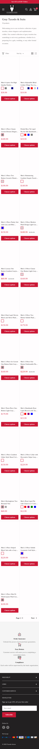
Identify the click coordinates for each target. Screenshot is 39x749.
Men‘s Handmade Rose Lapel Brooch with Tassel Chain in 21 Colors (29, 409)
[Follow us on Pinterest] (7, 727)
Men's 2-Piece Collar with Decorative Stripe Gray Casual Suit (29, 456)
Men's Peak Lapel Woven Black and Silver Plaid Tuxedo (9, 316)
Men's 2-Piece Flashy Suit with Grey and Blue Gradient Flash (9, 223)
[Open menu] (3, 9)
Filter (7, 53)
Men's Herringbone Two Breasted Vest (9, 502)
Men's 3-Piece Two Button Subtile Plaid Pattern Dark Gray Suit (28, 316)
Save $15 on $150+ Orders (19, 1)
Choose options (9, 98)
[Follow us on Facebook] (3, 727)
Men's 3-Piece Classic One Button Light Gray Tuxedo (28, 270)
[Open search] (26, 9)
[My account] (31, 9)
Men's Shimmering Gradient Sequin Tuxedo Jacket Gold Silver (29, 177)
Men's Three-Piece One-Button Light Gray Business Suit (9, 409)
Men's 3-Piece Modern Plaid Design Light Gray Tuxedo (29, 223)
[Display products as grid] (32, 53)
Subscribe (9, 715)
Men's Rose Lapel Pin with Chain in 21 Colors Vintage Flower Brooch (29, 502)
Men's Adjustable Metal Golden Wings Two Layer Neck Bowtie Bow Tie (29, 84)
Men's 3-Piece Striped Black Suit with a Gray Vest (8, 549)
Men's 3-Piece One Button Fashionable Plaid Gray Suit (29, 363)
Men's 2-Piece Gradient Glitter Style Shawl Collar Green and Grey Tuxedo (9, 456)
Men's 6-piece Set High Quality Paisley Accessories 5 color (9, 84)
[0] (35, 9)
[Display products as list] (36, 53)
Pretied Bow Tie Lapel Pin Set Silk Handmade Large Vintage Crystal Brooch (28, 130)
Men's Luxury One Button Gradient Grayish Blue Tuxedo (9, 270)
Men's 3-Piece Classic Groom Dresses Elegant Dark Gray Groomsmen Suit (9, 130)
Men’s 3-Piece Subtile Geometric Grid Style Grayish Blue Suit (28, 549)
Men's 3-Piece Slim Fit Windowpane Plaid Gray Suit (9, 595)
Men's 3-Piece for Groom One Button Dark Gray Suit (9, 363)
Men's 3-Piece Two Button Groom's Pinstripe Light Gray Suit (9, 177)
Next (32, 618)
